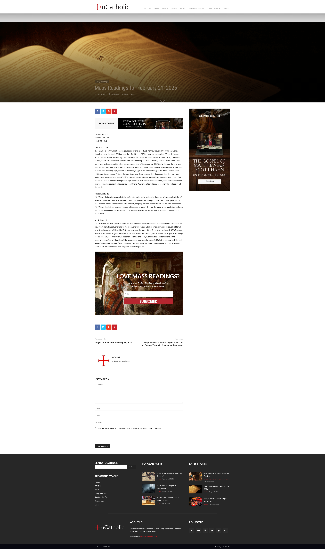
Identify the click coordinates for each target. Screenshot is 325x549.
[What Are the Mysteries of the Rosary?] (148, 476)
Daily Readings (101, 81)
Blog (159, 479)
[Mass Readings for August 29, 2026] (195, 489)
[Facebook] (191, 530)
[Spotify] (211, 530)
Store (226, 8)
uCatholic (101, 94)
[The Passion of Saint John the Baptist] (195, 476)
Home (97, 482)
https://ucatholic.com (121, 361)
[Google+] (198, 530)
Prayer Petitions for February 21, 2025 (113, 342)
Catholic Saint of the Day (216, 479)
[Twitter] (218, 530)
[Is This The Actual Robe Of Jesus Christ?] (148, 500)
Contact (226, 546)
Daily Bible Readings (197, 8)
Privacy (218, 546)
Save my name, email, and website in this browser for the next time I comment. (129, 428)
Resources (213, 8)
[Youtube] (225, 530)
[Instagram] (205, 530)
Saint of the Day (178, 8)
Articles (147, 8)
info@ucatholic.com (148, 537)
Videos (165, 8)
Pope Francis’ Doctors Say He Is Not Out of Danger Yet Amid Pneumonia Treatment (162, 344)
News (156, 8)
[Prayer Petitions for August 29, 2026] (195, 501)
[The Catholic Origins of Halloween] (148, 488)
